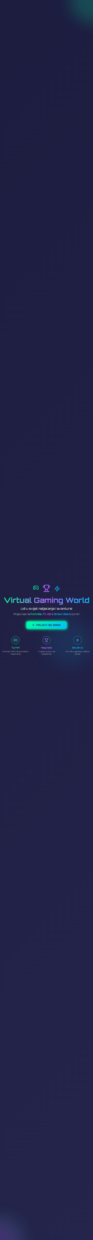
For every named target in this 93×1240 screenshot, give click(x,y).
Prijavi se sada (48, 625)
